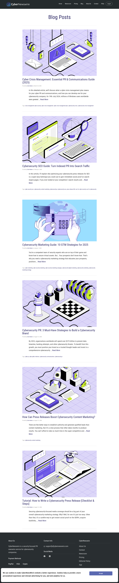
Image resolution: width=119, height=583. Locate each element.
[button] (115, 571)
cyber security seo (29, 189)
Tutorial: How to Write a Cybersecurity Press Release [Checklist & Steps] (58, 502)
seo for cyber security (81, 189)
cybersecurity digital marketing (69, 268)
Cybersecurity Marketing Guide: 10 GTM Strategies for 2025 (55, 244)
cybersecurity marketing (82, 268)
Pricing (76, 4)
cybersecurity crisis (72, 105)
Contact (96, 4)
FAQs (102, 4)
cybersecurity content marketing (41, 189)
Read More (44, 99)
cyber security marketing (39, 268)
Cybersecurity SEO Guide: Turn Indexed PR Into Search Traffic (56, 166)
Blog (82, 4)
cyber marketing (29, 268)
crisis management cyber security (33, 105)
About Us (88, 4)
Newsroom (68, 4)
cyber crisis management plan (61, 105)
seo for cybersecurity (91, 189)
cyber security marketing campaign (53, 268)
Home (60, 4)
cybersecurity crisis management (86, 105)
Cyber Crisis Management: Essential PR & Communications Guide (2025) (58, 81)
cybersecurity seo (62, 189)
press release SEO (71, 189)
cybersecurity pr (53, 189)
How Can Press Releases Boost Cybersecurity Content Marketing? (58, 417)
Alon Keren (29, 86)
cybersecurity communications (47, 356)
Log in (109, 4)
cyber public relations (34, 356)
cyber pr (27, 356)
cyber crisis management (47, 105)
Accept (101, 573)
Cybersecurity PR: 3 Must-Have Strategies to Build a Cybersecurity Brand (58, 332)
